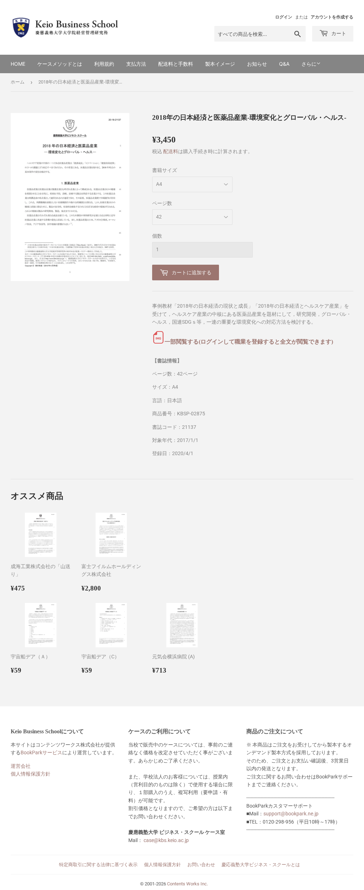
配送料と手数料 (175, 64)
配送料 (170, 151)
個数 (157, 236)
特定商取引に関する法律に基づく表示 (98, 864)
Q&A (284, 64)
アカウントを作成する (332, 17)
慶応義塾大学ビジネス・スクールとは (260, 864)
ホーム (18, 82)
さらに (308, 64)
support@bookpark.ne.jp (290, 813)
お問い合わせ (201, 864)
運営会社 (21, 766)
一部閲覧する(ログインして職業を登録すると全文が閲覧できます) (249, 342)
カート (338, 33)
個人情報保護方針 (30, 774)
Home (18, 64)
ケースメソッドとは (59, 64)
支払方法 (136, 64)
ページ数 (162, 203)
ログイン (283, 17)
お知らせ (257, 64)
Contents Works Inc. (187, 883)
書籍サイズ (164, 170)
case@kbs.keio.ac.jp (166, 840)
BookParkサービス (41, 752)
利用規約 (104, 64)
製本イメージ (220, 64)
